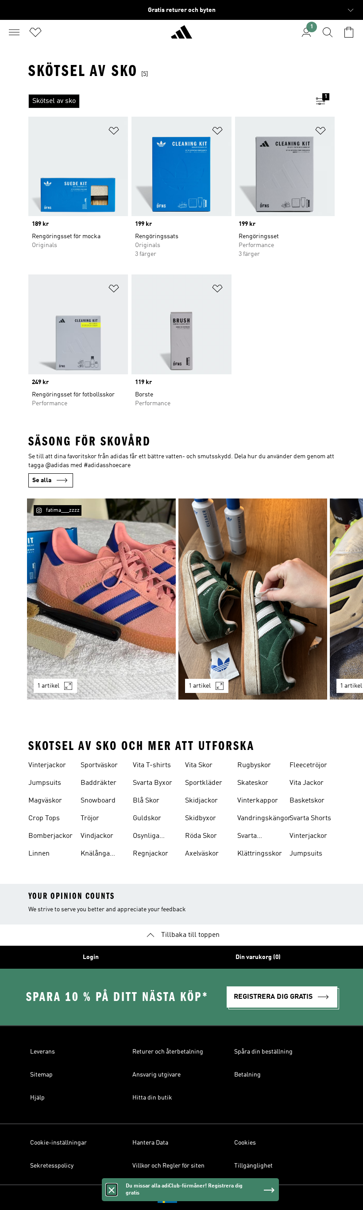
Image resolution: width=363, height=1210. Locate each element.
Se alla (41, 480)
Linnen (39, 853)
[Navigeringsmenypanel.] (14, 32)
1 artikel (48, 686)
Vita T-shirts (152, 765)
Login (91, 957)
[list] (167, 101)
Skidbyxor (200, 818)
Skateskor (252, 783)
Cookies (245, 1143)
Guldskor (147, 818)
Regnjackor (150, 853)
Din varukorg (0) (258, 957)
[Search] (327, 32)
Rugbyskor (254, 765)
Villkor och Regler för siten (168, 1166)
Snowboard (98, 800)
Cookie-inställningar (58, 1143)
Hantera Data (150, 1143)
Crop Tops (44, 818)
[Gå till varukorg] (348, 32)
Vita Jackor (307, 783)
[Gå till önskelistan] (35, 32)
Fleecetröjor (308, 765)
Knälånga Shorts (95, 854)
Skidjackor (201, 800)
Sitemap (41, 1075)
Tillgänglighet (253, 1166)
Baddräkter (98, 783)
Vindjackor (97, 836)
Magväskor (45, 800)
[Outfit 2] (253, 599)
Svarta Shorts (310, 818)
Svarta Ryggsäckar (255, 837)
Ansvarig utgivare (156, 1075)
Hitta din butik (152, 1098)
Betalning (247, 1075)
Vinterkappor (257, 800)
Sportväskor (99, 765)
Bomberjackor (50, 836)
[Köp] (181, 35)
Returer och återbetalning (167, 1052)
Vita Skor (198, 765)
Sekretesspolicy (51, 1166)
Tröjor (90, 818)
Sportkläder (203, 783)
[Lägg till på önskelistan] (114, 132)
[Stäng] (111, 1189)
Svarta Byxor (152, 783)
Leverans (42, 1052)
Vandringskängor (264, 818)
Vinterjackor (47, 765)
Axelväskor (202, 853)
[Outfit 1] (101, 599)
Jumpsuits (44, 783)
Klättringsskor (259, 853)
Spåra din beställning (263, 1052)
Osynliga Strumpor (148, 837)
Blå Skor (146, 800)
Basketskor (307, 800)
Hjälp (37, 1098)
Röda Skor (201, 836)
